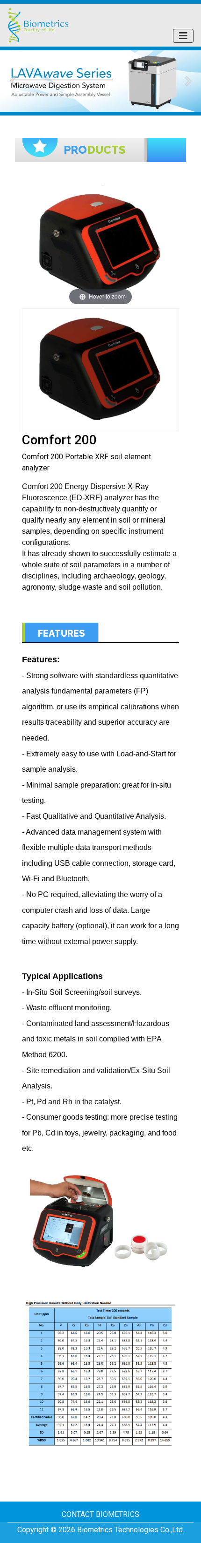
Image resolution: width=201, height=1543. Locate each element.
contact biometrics (100, 1514)
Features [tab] (61, 633)
